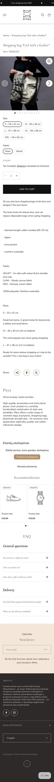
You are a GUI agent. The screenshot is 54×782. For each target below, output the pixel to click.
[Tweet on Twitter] (36, 372)
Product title (7, 514)
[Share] (17, 372)
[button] (15, 113)
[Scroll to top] (27, 763)
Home (6, 35)
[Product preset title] (13, 498)
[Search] (42, 15)
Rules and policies (12, 725)
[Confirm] (46, 649)
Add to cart (27, 189)
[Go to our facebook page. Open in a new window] (6, 712)
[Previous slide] (5, 83)
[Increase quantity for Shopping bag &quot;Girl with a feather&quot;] (16, 175)
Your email (11, 649)
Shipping (21, 165)
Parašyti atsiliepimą (27, 457)
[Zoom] (49, 61)
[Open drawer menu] (4, 15)
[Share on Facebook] (26, 372)
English (11, 738)
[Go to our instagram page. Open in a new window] (14, 712)
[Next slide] (49, 83)
